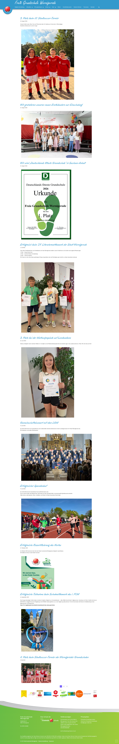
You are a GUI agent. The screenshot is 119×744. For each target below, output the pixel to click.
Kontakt (92, 7)
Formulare (86, 7)
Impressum (51, 741)
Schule (47, 7)
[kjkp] (71, 694)
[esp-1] (32, 694)
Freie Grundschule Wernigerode (30, 741)
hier (82, 737)
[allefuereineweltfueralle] (79, 694)
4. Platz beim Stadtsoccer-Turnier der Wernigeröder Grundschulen (54, 657)
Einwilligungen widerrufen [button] (86, 722)
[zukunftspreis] (47, 694)
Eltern (59, 7)
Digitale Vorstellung (19, 7)
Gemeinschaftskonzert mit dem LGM (39, 423)
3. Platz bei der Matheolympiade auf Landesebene (45, 338)
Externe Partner (77, 7)
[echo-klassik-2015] (39, 694)
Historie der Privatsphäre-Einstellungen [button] (89, 721)
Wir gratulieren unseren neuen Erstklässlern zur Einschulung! (51, 105)
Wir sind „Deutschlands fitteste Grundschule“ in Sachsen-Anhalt (53, 163)
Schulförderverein (67, 7)
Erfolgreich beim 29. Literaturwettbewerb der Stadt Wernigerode (53, 244)
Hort (53, 7)
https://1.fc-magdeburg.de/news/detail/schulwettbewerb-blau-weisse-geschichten (37, 605)
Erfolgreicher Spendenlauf (33, 486)
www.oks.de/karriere (65, 727)
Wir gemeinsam (38, 7)
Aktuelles (29, 7)
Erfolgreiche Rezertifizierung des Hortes (40, 545)
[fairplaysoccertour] (55, 694)
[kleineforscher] (63, 694)
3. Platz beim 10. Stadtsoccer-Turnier (39, 18)
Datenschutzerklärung (43, 741)
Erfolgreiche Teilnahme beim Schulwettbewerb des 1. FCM (49, 594)
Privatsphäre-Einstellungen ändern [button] (88, 719)
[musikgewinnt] (87, 694)
